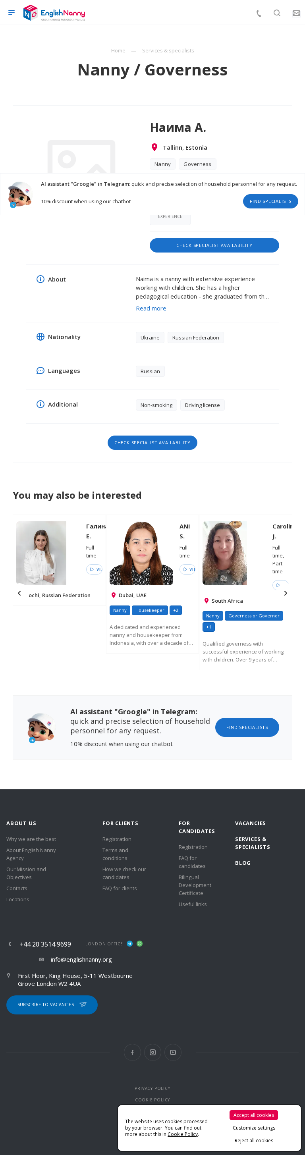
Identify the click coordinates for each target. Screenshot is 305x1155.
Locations (17, 899)
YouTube (172, 1052)
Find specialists (270, 201)
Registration (116, 839)
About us (21, 823)
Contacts (16, 888)
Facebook (132, 1052)
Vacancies (250, 823)
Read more (151, 308)
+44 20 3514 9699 (45, 944)
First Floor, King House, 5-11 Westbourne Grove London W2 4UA (75, 979)
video (98, 569)
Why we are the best (31, 839)
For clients (120, 823)
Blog (243, 862)
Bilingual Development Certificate (195, 885)
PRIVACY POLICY (152, 1088)
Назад (19, 593)
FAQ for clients (119, 888)
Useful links (193, 904)
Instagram (152, 1052)
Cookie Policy (183, 1134)
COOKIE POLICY (152, 1100)
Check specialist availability (214, 245)
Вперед (285, 593)
